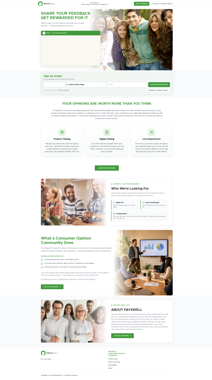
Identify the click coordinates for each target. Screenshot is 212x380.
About (110, 368)
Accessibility (112, 365)
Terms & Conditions (64, 90)
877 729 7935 (46, 359)
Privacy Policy (113, 359)
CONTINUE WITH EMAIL (159, 84)
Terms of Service (114, 362)
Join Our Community (106, 168)
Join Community (142, 4)
